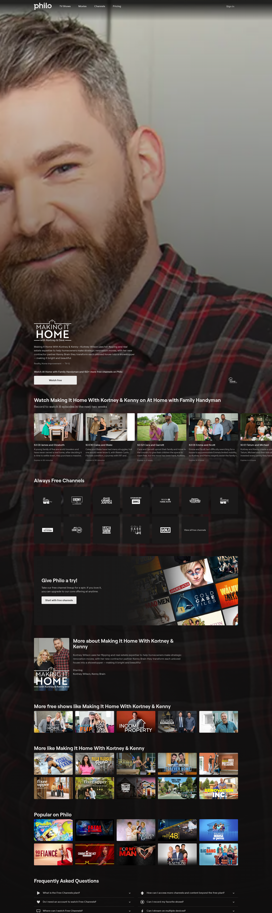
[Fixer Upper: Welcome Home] (53, 788)
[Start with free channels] (136, 590)
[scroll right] (268, 426)
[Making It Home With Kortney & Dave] (53, 722)
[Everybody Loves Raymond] (177, 854)
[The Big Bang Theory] (218, 854)
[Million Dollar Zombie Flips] (136, 788)
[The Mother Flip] (136, 764)
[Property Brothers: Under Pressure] (218, 764)
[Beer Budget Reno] (94, 764)
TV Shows (65, 6)
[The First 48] (177, 830)
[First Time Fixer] (53, 764)
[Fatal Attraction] (94, 830)
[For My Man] (136, 854)
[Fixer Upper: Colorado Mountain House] (94, 788)
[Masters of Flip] (94, 722)
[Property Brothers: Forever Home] (177, 764)
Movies (82, 6)
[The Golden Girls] (136, 830)
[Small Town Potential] (177, 788)
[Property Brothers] (177, 722)
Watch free (55, 380)
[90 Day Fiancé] (53, 854)
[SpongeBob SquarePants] (53, 830)
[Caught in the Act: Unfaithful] (94, 854)
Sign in (230, 6)
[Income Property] (136, 722)
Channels (99, 6)
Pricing (117, 6)
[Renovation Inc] (218, 788)
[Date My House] (218, 722)
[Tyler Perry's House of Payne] (218, 830)
